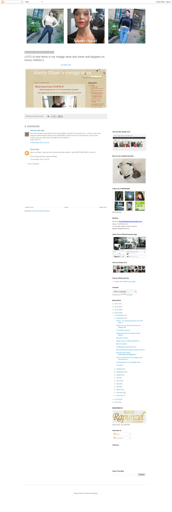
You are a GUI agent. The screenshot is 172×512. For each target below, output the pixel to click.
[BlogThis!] (54, 116)
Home (66, 207)
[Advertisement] (66, 185)
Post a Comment (33, 164)
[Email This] (52, 116)
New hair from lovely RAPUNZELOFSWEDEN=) (126, 353)
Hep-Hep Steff (35, 130)
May (118, 384)
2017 (117, 304)
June (118, 381)
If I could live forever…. (124, 330)
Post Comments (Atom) (42, 211)
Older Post (103, 207)
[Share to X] (57, 116)
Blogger (95, 493)
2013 (117, 399)
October (119, 369)
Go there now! (66, 65)
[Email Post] (48, 116)
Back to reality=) (121, 344)
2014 (117, 313)
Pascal (32, 149)
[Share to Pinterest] (61, 116)
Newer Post (29, 207)
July (118, 378)
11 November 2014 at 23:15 (39, 142)
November (120, 318)
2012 (117, 402)
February (119, 392)
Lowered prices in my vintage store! (128, 362)
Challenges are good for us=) (126, 347)
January (119, 395)
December (120, 315)
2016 (117, 307)
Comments (119, 438)
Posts (117, 434)
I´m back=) (119, 365)
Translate (129, 295)
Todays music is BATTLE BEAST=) (128, 341)
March (118, 389)
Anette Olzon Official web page (124, 281)
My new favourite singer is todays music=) (130, 350)
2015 (117, 310)
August (119, 375)
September (120, 372)
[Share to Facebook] (59, 116)
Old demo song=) (122, 338)
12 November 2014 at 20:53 (39, 159)
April (118, 387)
